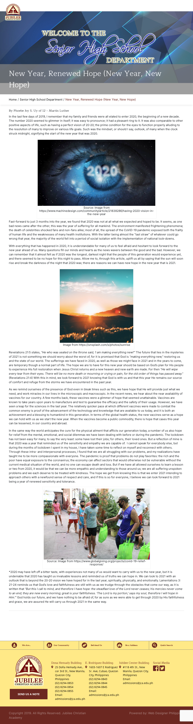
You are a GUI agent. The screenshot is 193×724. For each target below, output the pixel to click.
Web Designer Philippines (166, 713)
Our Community (61, 645)
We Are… (26, 645)
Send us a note (29, 694)
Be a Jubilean (131, 645)
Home (13, 99)
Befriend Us (96, 645)
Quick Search (166, 645)
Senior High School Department (41, 99)
